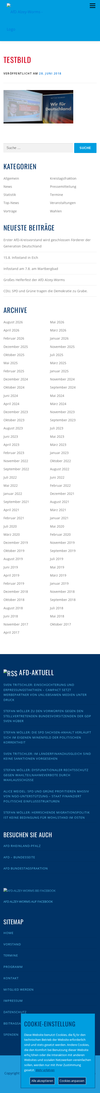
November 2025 (62, 346)
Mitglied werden (18, 989)
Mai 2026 (57, 322)
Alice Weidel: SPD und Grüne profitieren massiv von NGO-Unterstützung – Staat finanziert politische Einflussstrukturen (46, 796)
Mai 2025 (10, 363)
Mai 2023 (57, 436)
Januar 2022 (12, 493)
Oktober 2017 (60, 624)
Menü (92, 5)
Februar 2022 (60, 485)
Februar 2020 (60, 534)
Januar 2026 (59, 338)
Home (8, 933)
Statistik (9, 194)
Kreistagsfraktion (63, 178)
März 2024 (58, 404)
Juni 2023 (10, 436)
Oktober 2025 (13, 355)
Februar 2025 (13, 371)
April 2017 (11, 632)
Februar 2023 (13, 453)
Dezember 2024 (15, 379)
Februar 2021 (13, 518)
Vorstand (12, 944)
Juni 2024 (10, 395)
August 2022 (59, 469)
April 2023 (11, 444)
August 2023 (13, 428)
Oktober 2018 (13, 599)
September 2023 (63, 420)
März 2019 (58, 575)
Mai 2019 (57, 567)
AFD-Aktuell (36, 672)
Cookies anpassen (72, 1081)
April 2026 (11, 330)
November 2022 (15, 461)
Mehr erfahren (45, 1070)
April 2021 (11, 510)
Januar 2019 (59, 583)
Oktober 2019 (13, 550)
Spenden (11, 1034)
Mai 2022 (10, 485)
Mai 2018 (57, 616)
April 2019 (11, 575)
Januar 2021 (59, 518)
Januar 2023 (59, 453)
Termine (56, 194)
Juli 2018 (56, 608)
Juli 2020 (10, 526)
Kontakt (11, 978)
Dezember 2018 (15, 591)
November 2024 (62, 379)
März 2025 (58, 363)
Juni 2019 (10, 567)
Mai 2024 (57, 395)
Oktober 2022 (60, 461)
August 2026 (13, 322)
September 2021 (16, 501)
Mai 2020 (57, 526)
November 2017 (15, 624)
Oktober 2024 (13, 387)
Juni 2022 (57, 477)
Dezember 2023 (15, 412)
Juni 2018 (10, 616)
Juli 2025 (56, 355)
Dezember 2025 (15, 346)
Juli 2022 (10, 477)
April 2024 (11, 404)
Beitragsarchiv (17, 1023)
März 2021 (58, 510)
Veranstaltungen (63, 203)
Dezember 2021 (62, 493)
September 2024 (63, 387)
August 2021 (59, 501)
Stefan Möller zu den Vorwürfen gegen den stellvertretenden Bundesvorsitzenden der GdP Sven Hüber (47, 716)
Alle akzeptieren (42, 1081)
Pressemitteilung (63, 186)
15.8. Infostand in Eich (20, 257)
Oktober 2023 (13, 420)
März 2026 (58, 330)
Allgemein (11, 178)
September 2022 (16, 469)
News (7, 186)
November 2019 (62, 542)
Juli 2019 (56, 559)
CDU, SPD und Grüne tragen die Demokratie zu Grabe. (45, 291)
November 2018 (62, 591)
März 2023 (58, 444)
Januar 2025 (59, 371)
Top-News (11, 203)
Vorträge (10, 211)
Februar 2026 (13, 338)
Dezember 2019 (15, 542)
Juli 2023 (56, 428)
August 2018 (13, 608)
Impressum (13, 1001)
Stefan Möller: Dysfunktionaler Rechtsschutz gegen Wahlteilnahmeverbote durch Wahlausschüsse (45, 775)
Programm (13, 967)
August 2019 (13, 559)
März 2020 (11, 534)
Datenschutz (15, 1012)
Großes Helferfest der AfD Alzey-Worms (34, 280)
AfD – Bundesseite (19, 857)
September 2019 (63, 550)
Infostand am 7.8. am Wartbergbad (30, 268)
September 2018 (63, 599)
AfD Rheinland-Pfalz (22, 846)
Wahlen (56, 211)
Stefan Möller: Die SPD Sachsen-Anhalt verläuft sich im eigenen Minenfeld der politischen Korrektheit (47, 737)
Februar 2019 (13, 583)
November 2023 (62, 412)
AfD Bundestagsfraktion (25, 868)
